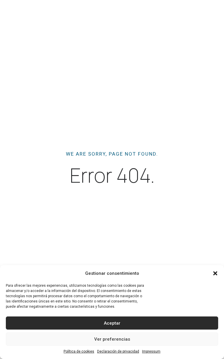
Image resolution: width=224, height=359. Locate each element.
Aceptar (112, 323)
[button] (215, 273)
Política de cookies (79, 351)
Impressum (151, 351)
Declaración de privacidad (118, 351)
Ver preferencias (112, 339)
